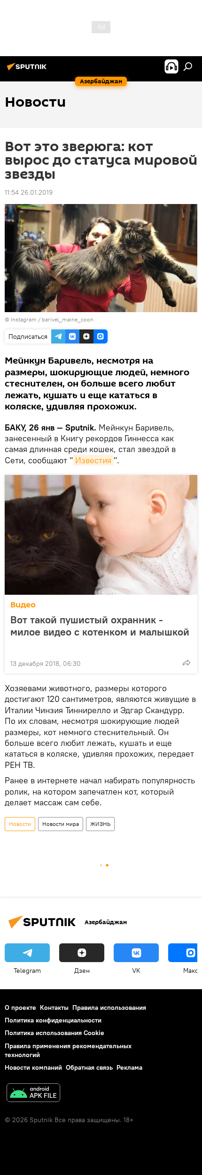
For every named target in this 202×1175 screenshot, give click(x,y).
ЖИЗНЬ (100, 823)
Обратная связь (89, 1067)
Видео (23, 605)
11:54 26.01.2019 (29, 192)
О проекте (20, 1007)
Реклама (129, 1067)
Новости (20, 823)
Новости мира (60, 823)
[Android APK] (33, 1093)
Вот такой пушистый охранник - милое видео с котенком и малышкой (99, 625)
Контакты (54, 1007)
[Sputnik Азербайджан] (28, 70)
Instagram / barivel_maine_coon (52, 319)
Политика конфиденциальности (53, 1020)
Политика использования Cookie (54, 1033)
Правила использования (109, 1007)
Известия (93, 460)
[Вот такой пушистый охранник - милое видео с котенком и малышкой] (101, 535)
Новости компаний (33, 1067)
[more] (186, 662)
